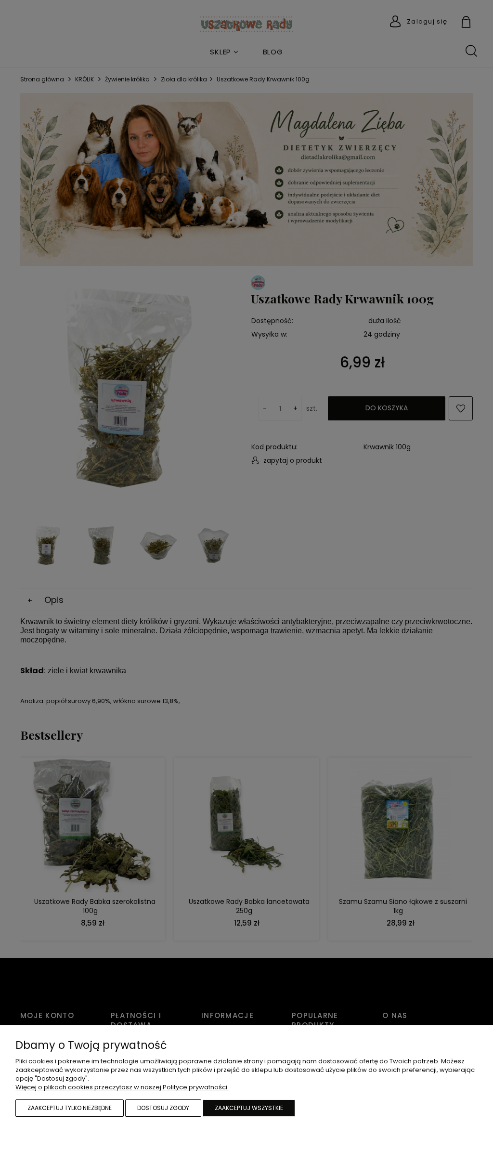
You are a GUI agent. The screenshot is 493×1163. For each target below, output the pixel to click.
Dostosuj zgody (163, 1108)
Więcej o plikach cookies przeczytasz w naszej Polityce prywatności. (122, 1087)
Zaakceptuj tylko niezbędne (69, 1108)
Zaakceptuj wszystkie (249, 1108)
